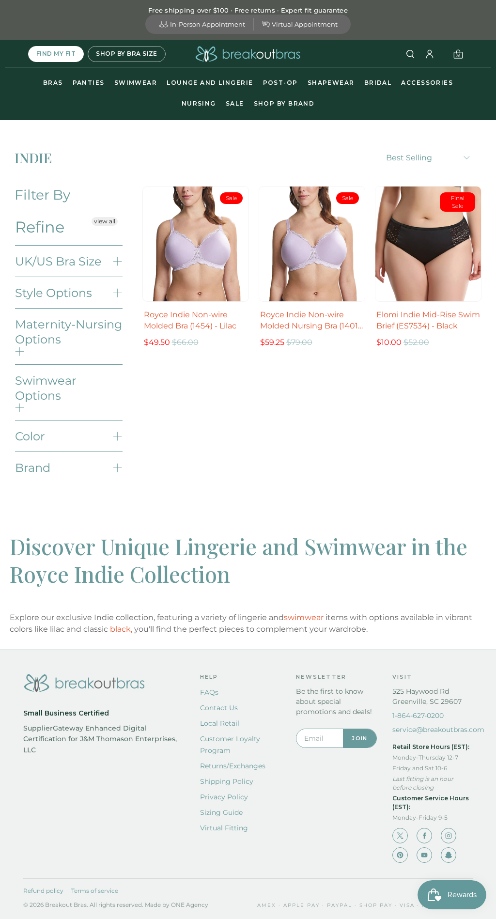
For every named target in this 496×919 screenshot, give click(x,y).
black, (121, 629)
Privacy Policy (224, 797)
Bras (53, 82)
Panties (89, 82)
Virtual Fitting (224, 828)
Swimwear (135, 82)
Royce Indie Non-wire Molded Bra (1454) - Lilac (190, 320)
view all (104, 221)
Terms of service (94, 890)
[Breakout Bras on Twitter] (400, 835)
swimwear (304, 617)
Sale (235, 103)
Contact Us (219, 707)
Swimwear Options (46, 388)
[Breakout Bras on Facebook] (424, 835)
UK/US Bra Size (58, 261)
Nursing (199, 103)
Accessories (427, 82)
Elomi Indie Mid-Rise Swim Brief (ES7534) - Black (428, 320)
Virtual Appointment (305, 24)
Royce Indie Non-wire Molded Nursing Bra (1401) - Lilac (310, 320)
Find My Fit (56, 53)
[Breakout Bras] (248, 54)
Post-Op (280, 82)
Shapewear (331, 82)
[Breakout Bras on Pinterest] (400, 855)
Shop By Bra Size (126, 53)
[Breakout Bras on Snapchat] (448, 855)
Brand (32, 468)
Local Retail (219, 723)
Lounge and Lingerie (210, 82)
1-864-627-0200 (418, 715)
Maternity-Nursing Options (68, 331)
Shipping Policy (226, 781)
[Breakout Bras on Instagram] (448, 835)
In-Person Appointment (207, 24)
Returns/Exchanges (232, 766)
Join (359, 738)
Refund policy (43, 890)
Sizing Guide (221, 812)
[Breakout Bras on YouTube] (424, 855)
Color (30, 436)
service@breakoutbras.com (438, 729)
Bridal (378, 82)
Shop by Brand (284, 103)
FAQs (209, 692)
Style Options (53, 293)
